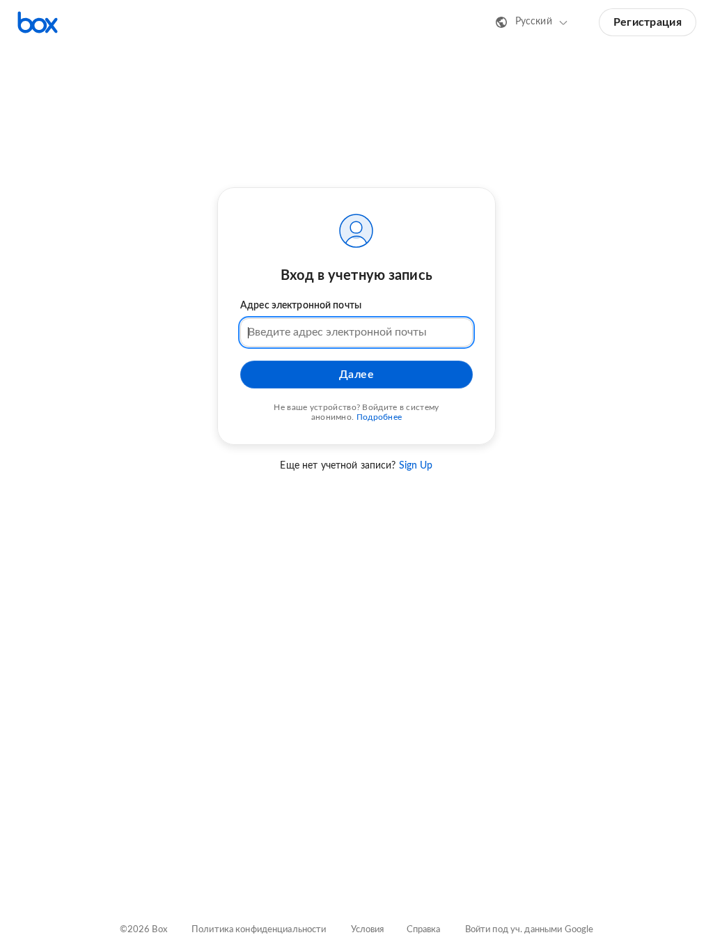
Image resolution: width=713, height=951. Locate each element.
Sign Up (416, 466)
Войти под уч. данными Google (529, 929)
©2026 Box (143, 929)
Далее (357, 374)
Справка (424, 929)
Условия (367, 929)
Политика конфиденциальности (259, 929)
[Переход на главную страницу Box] (37, 22)
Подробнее (379, 417)
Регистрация (647, 22)
